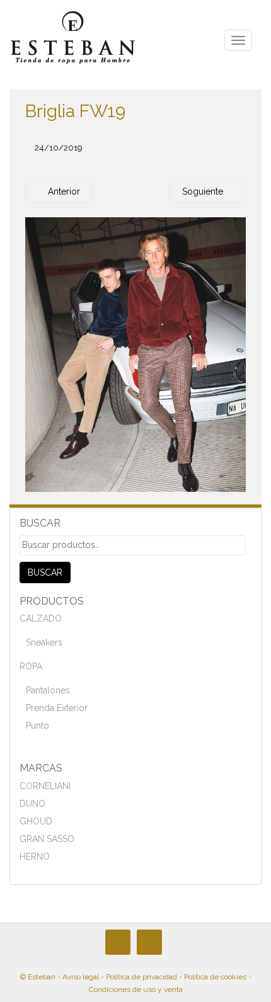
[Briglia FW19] (135, 354)
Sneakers (44, 642)
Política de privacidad (141, 976)
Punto (37, 725)
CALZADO (41, 618)
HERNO (35, 856)
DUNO (32, 804)
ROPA (31, 666)
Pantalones (48, 690)
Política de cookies (215, 976)
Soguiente (204, 191)
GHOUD (36, 821)
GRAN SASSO (47, 839)
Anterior (62, 191)
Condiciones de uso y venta (136, 989)
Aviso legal (80, 976)
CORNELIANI (45, 786)
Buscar (45, 572)
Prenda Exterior (57, 708)
